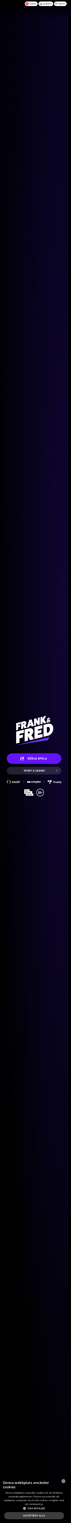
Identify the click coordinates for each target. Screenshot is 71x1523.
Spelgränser (47, 4)
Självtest (62, 4)
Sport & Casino (34, 770)
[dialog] (34, 1499)
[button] (34, 1508)
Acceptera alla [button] (34, 1515)
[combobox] (63, 1481)
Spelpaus (32, 4)
